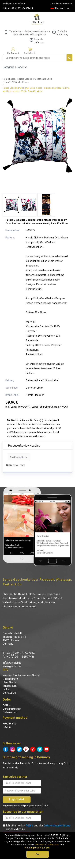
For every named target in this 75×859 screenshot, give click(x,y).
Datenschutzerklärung (57, 825)
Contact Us (9, 692)
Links (6, 689)
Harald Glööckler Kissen (17, 82)
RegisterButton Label (13, 805)
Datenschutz (10, 678)
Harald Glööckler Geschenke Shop (34, 79)
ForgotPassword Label (36, 805)
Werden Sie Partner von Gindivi (21, 675)
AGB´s (29, 825)
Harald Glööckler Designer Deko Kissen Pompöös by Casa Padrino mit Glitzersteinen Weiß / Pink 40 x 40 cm (36, 89)
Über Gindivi (10, 682)
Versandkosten (12, 708)
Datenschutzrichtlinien (47, 844)
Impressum (10, 685)
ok (37, 854)
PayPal (7, 727)
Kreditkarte (9, 723)
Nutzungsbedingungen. (37, 847)
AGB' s (7, 705)
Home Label (9, 79)
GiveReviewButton (19, 457)
